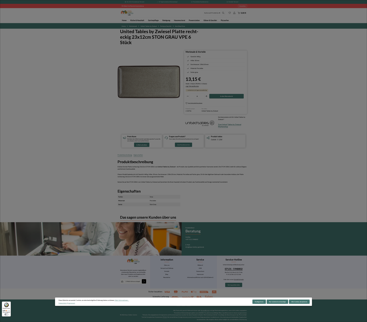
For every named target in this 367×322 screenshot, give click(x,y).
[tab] (125, 155)
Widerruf (200, 265)
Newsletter (166, 277)
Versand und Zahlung (166, 268)
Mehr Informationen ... (122, 300)
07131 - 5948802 (234, 268)
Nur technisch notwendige (277, 302)
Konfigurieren (259, 302)
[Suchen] (223, 13)
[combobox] (212, 13)
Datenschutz (200, 271)
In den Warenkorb (226, 96)
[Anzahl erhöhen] (206, 96)
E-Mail (220, 139)
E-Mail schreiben (141, 145)
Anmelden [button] (242, 6)
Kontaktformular (239, 279)
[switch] (6, 314)
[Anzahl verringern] (188, 96)
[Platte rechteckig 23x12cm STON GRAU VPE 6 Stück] (149, 82)
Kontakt (166, 271)
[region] (149, 82)
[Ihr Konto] (234, 13)
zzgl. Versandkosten (192, 86)
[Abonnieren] (144, 281)
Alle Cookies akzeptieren (299, 302)
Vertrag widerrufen (234, 285)
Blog (166, 274)
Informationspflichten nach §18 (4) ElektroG (200, 277)
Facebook (213, 139)
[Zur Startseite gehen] (127, 13)
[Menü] (10, 303)
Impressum (200, 274)
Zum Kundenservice (183, 145)
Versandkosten (205, 310)
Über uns (167, 265)
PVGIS (165, 317)
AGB (200, 268)
